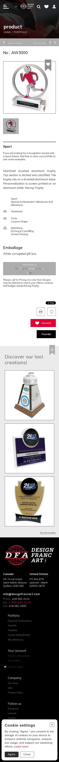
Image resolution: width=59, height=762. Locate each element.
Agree (11, 754)
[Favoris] (46, 6)
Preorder (46, 334)
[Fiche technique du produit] (41, 311)
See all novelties (48, 532)
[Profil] (54, 6)
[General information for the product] (51, 311)
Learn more (21, 746)
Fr (16, 6)
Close (27, 754)
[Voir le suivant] (55, 42)
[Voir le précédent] (50, 42)
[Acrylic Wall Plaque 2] (29, 501)
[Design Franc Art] (27, 6)
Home (7, 32)
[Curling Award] (29, 395)
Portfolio (20, 32)
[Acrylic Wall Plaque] (29, 448)
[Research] (38, 7)
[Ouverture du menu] (6, 6)
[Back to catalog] (4, 42)
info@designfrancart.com (21, 594)
